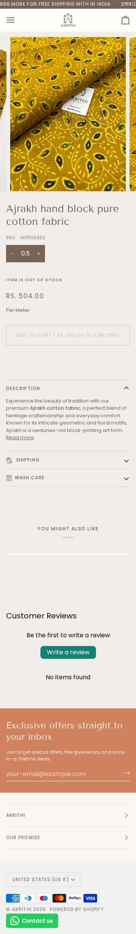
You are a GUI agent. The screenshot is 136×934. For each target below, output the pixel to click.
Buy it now (68, 361)
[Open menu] (17, 20)
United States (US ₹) (40, 879)
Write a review (68, 652)
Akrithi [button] (16, 815)
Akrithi (22, 909)
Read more (20, 437)
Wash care (30, 477)
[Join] (123, 773)
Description (23, 388)
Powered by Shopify (77, 909)
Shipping (27, 460)
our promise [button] (23, 837)
